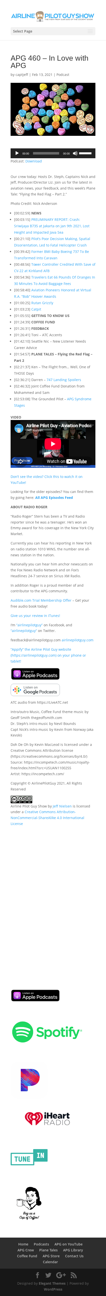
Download (33, 161)
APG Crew (26, 1250)
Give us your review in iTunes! (35, 615)
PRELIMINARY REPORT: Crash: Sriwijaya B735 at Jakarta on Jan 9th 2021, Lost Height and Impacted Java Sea (51, 226)
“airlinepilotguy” (29, 625)
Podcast (62, 74)
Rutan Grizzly (42, 302)
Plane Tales (48, 1250)
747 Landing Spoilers (64, 379)
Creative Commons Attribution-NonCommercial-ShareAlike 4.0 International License (47, 817)
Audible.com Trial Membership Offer (41, 600)
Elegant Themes (52, 1283)
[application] (53, 153)
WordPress (53, 1289)
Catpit (36, 309)
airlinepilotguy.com (77, 640)
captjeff (22, 74)
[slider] (86, 152)
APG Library (73, 1250)
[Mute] (75, 153)
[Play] (17, 153)
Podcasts (41, 1244)
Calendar (50, 1262)
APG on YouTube (68, 1244)
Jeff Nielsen (62, 806)
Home (23, 1244)
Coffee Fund (27, 1256)
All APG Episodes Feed (54, 497)
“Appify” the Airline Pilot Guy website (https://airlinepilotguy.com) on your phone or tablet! (48, 655)
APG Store (51, 1256)
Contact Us (74, 1256)
